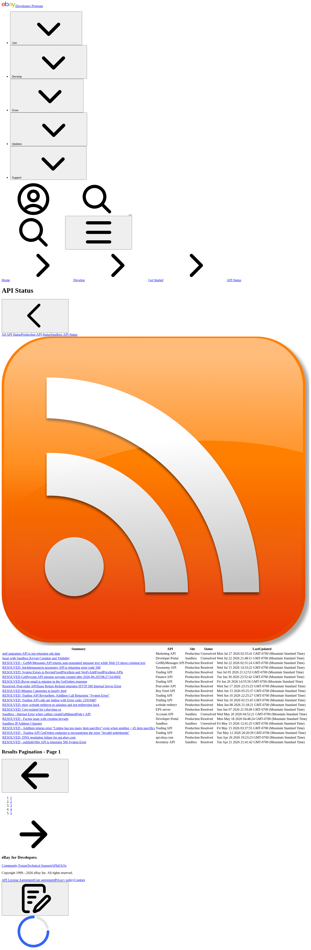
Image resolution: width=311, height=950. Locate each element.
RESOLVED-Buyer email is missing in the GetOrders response (44, 681)
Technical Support (39, 865)
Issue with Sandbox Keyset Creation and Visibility (36, 658)
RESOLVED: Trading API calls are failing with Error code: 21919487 (49, 700)
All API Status (11, 334)
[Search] (97, 214)
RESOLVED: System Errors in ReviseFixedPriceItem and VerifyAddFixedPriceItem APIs (62, 672)
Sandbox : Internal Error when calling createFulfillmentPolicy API (46, 714)
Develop (17, 76)
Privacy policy (64, 880)
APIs (55, 865)
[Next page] (33, 849)
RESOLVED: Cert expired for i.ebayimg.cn (31, 709)
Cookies (79, 880)
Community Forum (14, 865)
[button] (35, 899)
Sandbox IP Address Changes (22, 723)
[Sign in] (33, 214)
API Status (234, 280)
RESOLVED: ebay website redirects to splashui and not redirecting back (50, 705)
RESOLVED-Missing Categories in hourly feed (34, 691)
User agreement (44, 880)
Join (14, 42)
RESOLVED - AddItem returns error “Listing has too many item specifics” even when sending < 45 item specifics (78, 728)
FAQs (62, 865)
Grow (15, 110)
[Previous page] (35, 776)
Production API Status (36, 334)
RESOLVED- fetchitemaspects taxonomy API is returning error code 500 (51, 667)
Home (6, 280)
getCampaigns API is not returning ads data (31, 653)
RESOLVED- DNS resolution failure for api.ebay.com (39, 737)
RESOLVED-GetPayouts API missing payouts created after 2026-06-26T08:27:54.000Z (61, 677)
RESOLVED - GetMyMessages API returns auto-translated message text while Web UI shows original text (73, 663)
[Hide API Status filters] (35, 316)
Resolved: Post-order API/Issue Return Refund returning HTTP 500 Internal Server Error (61, 686)
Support (16, 177)
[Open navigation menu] (98, 233)
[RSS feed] (155, 644)
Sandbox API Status (64, 334)
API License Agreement (18, 880)
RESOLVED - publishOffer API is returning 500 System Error (44, 742)
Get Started (155, 280)
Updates (17, 144)
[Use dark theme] (130, 215)
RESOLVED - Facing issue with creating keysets (35, 719)
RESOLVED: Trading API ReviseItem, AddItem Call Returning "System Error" (56, 695)
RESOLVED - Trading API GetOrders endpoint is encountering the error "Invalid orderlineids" (66, 733)
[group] (155, 695)
